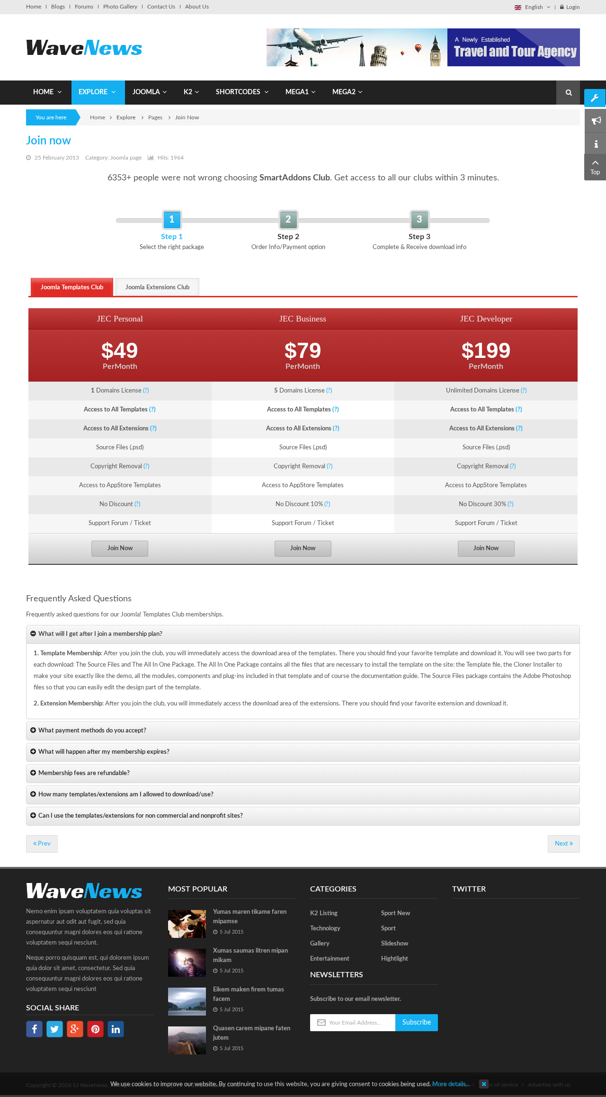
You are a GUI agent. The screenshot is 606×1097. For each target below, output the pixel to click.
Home (33, 7)
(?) (146, 391)
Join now (48, 141)
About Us (197, 7)
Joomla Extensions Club (157, 288)
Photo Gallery (120, 7)
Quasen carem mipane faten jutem (251, 1033)
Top (595, 172)
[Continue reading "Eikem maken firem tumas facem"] (187, 1002)
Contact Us (161, 7)
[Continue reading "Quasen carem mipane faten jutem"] (187, 1040)
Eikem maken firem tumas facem (248, 994)
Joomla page (126, 158)
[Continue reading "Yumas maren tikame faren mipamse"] (187, 924)
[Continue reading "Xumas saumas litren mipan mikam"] (187, 963)
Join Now (120, 548)
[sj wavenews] (84, 47)
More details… (451, 1084)
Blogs (58, 7)
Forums (84, 7)
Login (573, 7)
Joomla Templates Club (72, 288)
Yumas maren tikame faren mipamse (249, 917)
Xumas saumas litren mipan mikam (250, 955)
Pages (156, 117)
